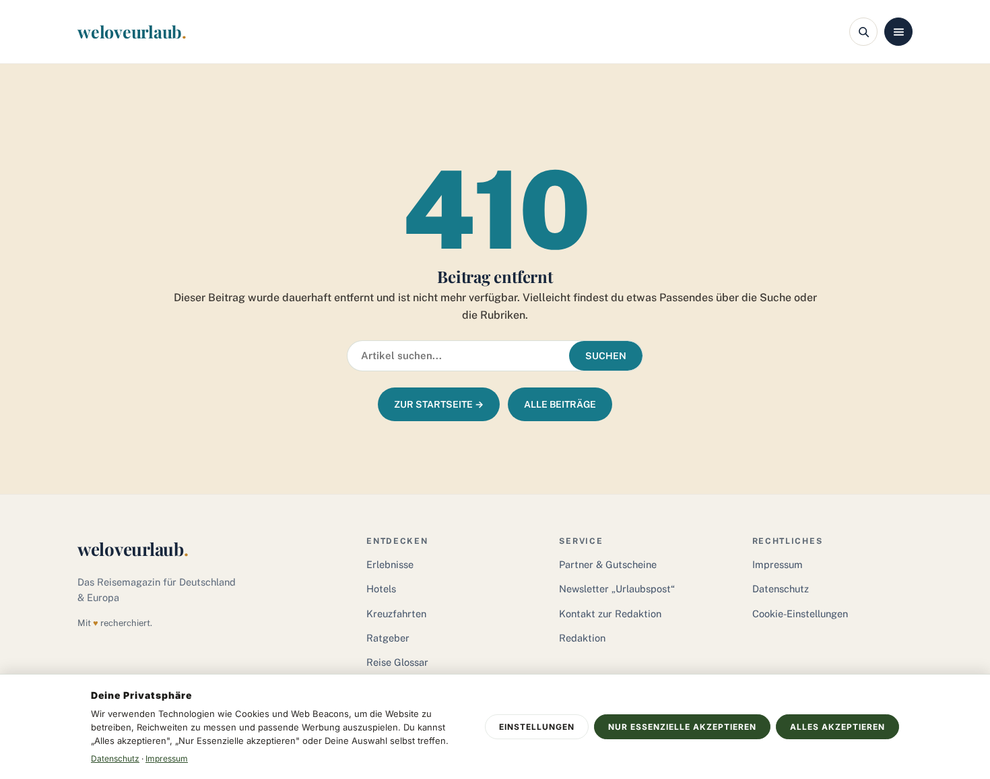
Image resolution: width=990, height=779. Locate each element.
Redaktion (582, 638)
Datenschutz (780, 588)
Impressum (777, 564)
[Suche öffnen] (863, 32)
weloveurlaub (132, 31)
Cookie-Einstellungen (800, 613)
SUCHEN (605, 355)
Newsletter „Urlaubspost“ (617, 588)
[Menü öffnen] (898, 32)
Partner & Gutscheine (608, 564)
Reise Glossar (397, 662)
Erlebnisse (390, 564)
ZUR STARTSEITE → (439, 404)
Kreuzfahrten (396, 613)
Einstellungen (536, 727)
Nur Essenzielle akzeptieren (682, 727)
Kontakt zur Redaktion (610, 613)
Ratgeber (387, 638)
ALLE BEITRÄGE (560, 404)
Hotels (381, 588)
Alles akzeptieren (837, 727)
